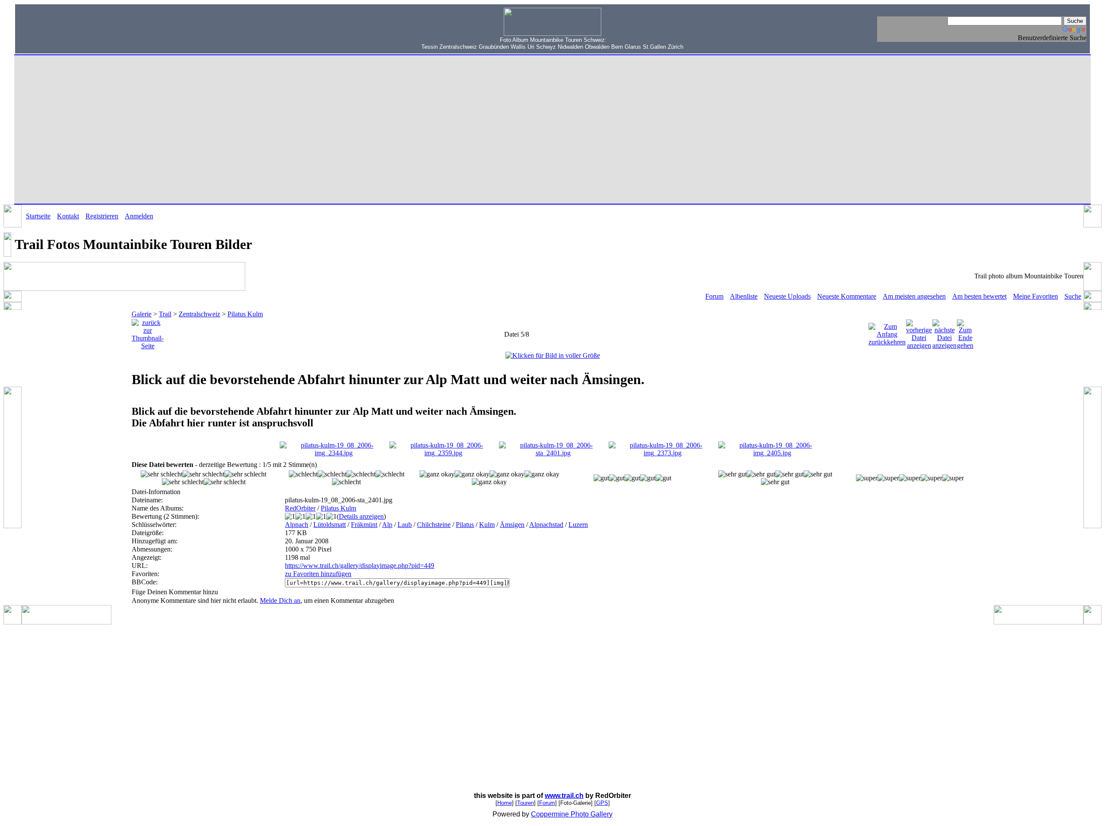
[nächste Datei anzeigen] (944, 332)
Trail (165, 314)
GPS (602, 803)
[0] (162, 474)
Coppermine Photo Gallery (571, 814)
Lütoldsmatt (329, 524)
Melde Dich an (280, 600)
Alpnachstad (546, 524)
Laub (405, 524)
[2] (437, 474)
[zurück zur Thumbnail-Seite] (148, 332)
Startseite (38, 216)
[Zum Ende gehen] (965, 332)
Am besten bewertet (979, 296)
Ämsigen (512, 524)
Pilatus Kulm (245, 314)
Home (504, 803)
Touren (525, 803)
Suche (1072, 296)
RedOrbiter (300, 508)
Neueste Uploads (787, 296)
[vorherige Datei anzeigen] (919, 332)
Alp (387, 524)
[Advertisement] (74, 28)
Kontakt (68, 216)
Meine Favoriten (1035, 296)
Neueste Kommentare (846, 296)
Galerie (142, 314)
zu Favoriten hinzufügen (318, 573)
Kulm (487, 524)
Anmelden (139, 216)
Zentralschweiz (199, 314)
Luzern (578, 524)
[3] (601, 478)
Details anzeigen (361, 516)
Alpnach (296, 524)
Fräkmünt (364, 524)
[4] (732, 474)
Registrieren (101, 216)
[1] (303, 474)
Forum (714, 296)
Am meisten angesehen (914, 296)
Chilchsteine (434, 524)
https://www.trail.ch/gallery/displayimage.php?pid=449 (359, 565)
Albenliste (744, 296)
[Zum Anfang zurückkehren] (887, 332)
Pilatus (465, 524)
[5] (867, 478)
